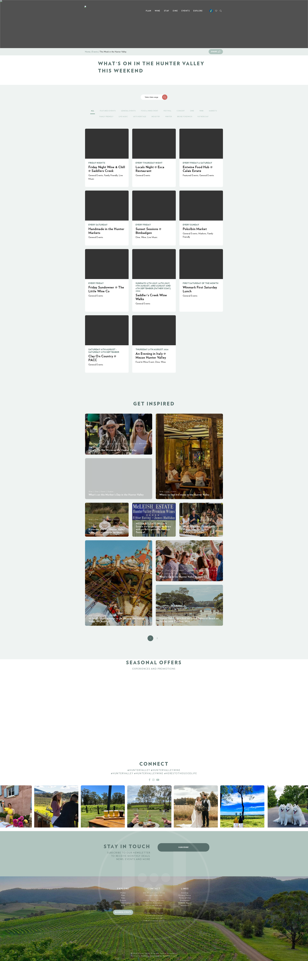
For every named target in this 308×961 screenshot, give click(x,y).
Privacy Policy (185, 895)
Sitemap (185, 893)
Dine (175, 11)
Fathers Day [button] (203, 116)
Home (87, 52)
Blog (123, 905)
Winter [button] (168, 116)
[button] (164, 97)
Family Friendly (111, 175)
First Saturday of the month (200, 283)
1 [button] (150, 638)
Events (186, 11)
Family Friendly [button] (106, 116)
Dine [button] (192, 111)
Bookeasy (145, 956)
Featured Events (190, 175)
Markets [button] (213, 111)
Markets (202, 233)
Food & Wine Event (145, 362)
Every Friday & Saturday (197, 163)
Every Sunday (191, 225)
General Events (95, 175)
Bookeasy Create (170, 956)
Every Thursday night (149, 163)
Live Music (152, 237)
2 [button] (157, 638)
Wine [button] (201, 111)
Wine (157, 11)
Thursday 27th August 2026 (152, 350)
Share (214, 51)
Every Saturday (98, 225)
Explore (198, 11)
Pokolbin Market (195, 229)
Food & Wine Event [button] (149, 111)
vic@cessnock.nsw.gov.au (154, 921)
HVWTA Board (185, 903)
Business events (123, 912)
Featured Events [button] (108, 111)
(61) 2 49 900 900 (154, 905)
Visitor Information (123, 903)
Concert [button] (181, 111)
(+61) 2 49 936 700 (154, 918)
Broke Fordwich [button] (184, 116)
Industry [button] (156, 116)
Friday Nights (96, 163)
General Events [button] (128, 111)
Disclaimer (185, 900)
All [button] (92, 111)
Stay (166, 11)
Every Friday (143, 225)
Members (185, 905)
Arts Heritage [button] (139, 116)
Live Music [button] (123, 116)
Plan (148, 11)
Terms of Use (185, 898)
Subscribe (183, 847)
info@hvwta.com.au (154, 908)
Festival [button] (167, 111)
